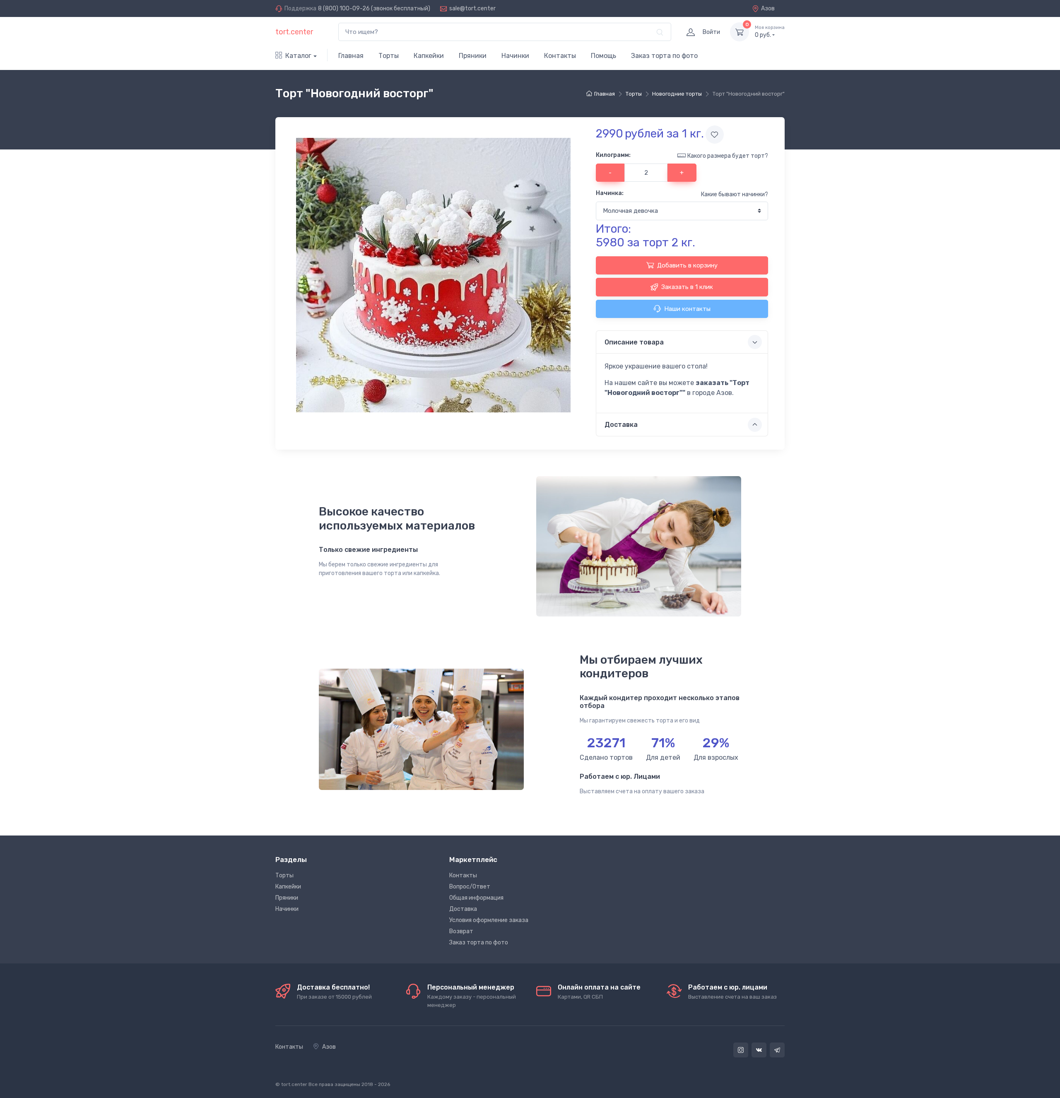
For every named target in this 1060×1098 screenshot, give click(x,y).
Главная (351, 56)
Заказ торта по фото (664, 56)
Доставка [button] (621, 425)
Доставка (463, 909)
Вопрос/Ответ (469, 886)
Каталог (298, 56)
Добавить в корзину (687, 265)
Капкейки (429, 56)
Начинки (515, 56)
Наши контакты (687, 309)
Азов (768, 8)
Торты (388, 56)
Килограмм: (613, 155)
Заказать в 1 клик (687, 287)
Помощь (603, 56)
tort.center (294, 31)
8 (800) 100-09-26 (344, 8)
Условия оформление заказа (488, 920)
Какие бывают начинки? (734, 194)
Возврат (461, 931)
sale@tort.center (472, 8)
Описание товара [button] (634, 342)
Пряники (473, 56)
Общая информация (476, 897)
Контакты (560, 56)
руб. (770, 32)
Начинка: (610, 193)
